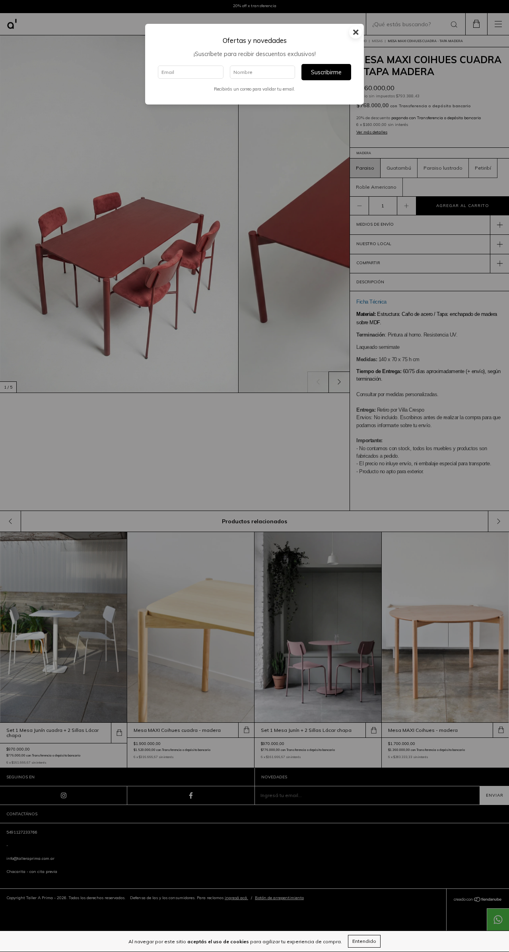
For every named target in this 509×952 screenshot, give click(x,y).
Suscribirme (326, 72)
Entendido (364, 941)
